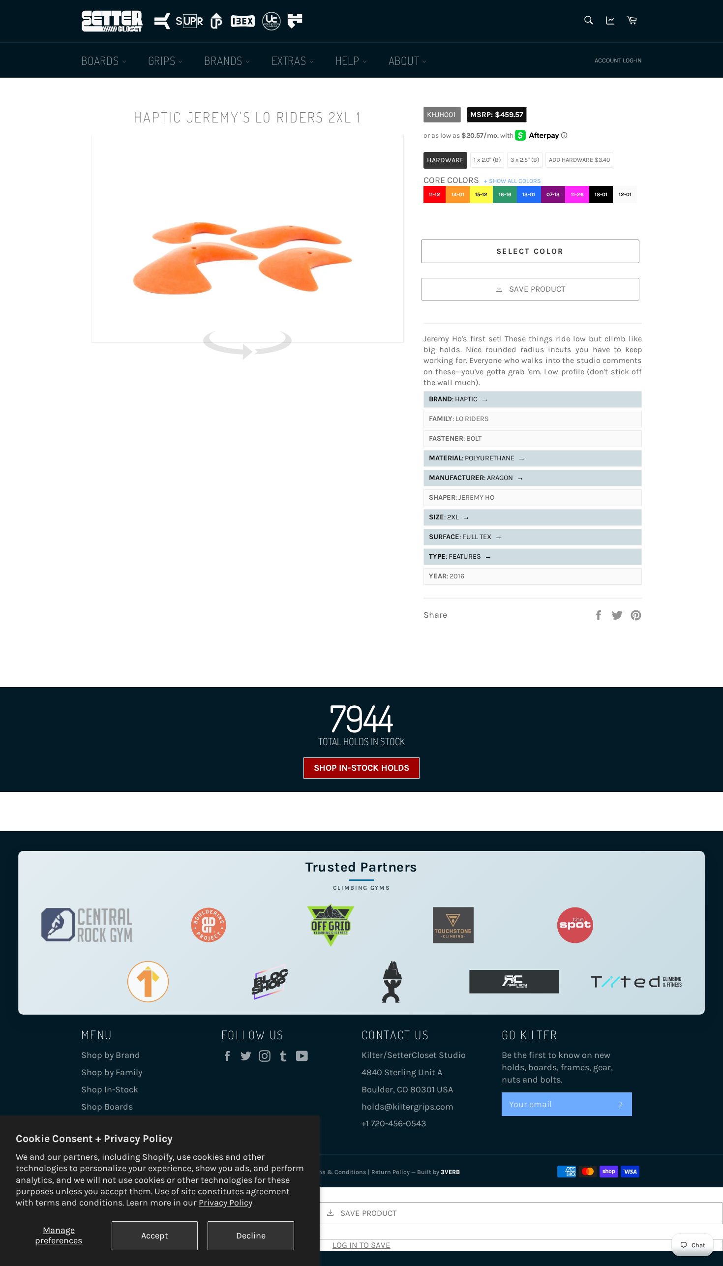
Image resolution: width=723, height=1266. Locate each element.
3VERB (450, 1172)
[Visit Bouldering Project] (209, 925)
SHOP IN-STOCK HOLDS (361, 767)
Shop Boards (107, 1106)
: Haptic (458, 399)
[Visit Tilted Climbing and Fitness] (636, 981)
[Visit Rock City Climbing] (514, 981)
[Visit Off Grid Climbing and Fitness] (330, 925)
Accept (154, 1235)
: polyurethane (477, 458)
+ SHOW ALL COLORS (512, 180)
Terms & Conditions (337, 1172)
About (405, 60)
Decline (251, 1235)
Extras (290, 60)
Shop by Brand (110, 1055)
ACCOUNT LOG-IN (618, 60)
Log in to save (361, 1245)
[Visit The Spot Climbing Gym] (575, 925)
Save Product (536, 289)
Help (348, 60)
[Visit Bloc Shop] (269, 981)
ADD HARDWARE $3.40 (579, 159)
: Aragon (476, 478)
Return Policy (390, 1172)
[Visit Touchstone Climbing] (453, 925)
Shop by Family (111, 1072)
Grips (163, 60)
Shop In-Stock (109, 1089)
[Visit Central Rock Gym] (86, 925)
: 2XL (449, 517)
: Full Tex (465, 537)
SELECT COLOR (530, 251)
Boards (101, 60)
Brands (224, 60)
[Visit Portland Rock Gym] (392, 981)
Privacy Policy (225, 1202)
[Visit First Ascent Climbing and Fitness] (147, 981)
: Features (460, 556)
